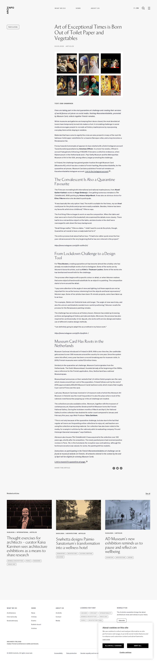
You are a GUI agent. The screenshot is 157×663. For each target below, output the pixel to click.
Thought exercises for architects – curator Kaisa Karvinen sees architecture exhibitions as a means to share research (27, 546)
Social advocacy (12, 621)
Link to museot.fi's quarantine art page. (70, 462)
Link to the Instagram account (97, 171)
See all (148, 493)
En (137, 8)
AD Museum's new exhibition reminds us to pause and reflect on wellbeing (124, 545)
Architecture (71, 533)
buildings (60, 557)
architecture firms (95, 620)
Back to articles (13, 27)
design (130, 557)
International (23, 532)
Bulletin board (36, 624)
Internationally (12, 617)
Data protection (71, 653)
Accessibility (58, 653)
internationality (105, 613)
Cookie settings (125, 652)
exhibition (109, 557)
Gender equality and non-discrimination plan (95, 653)
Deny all (138, 646)
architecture (72, 553)
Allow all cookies (113, 646)
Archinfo (59, 613)
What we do (60, 8)
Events (33, 621)
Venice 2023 (103, 617)
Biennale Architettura (15, 561)
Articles (70, 46)
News (78, 8)
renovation (61, 553)
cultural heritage (86, 553)
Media (58, 621)
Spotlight (93, 613)
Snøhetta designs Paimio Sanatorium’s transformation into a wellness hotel (78, 543)
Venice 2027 (11, 564)
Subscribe (122, 620)
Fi (134, 8)
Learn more (106, 639)
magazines (37, 561)
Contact (58, 617)
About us (95, 8)
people (28, 561)
